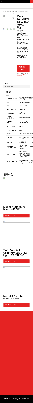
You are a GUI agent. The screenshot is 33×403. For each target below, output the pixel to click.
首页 (4, 12)
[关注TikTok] (20, 328)
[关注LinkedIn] (23, 328)
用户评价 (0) (9, 87)
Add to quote (22, 68)
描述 (6, 83)
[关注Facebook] (9, 328)
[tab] (16, 83)
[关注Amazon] (16, 328)
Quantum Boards (12, 12)
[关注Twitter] (12, 328)
